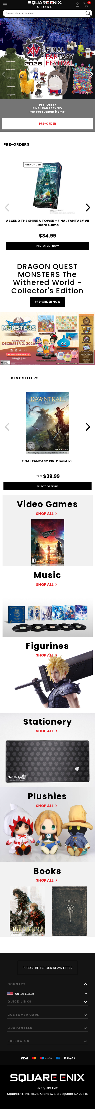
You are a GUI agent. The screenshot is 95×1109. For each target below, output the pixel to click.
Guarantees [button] (20, 1028)
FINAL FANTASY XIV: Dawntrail (47, 461)
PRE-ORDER (47, 124)
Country (16, 984)
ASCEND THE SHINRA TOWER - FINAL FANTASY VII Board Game (47, 222)
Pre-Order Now (47, 246)
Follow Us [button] (18, 1041)
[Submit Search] (88, 13)
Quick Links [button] (19, 1001)
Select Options (48, 486)
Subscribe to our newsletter (47, 968)
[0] (85, 5)
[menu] (5, 4)
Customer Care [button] (23, 1015)
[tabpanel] (47, 75)
